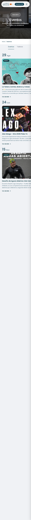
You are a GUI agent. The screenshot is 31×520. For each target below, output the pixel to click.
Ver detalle (5, 97)
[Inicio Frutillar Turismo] (6, 4)
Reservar (18, 4)
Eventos (11, 47)
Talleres (20, 47)
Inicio (3, 41)
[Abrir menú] (26, 4)
